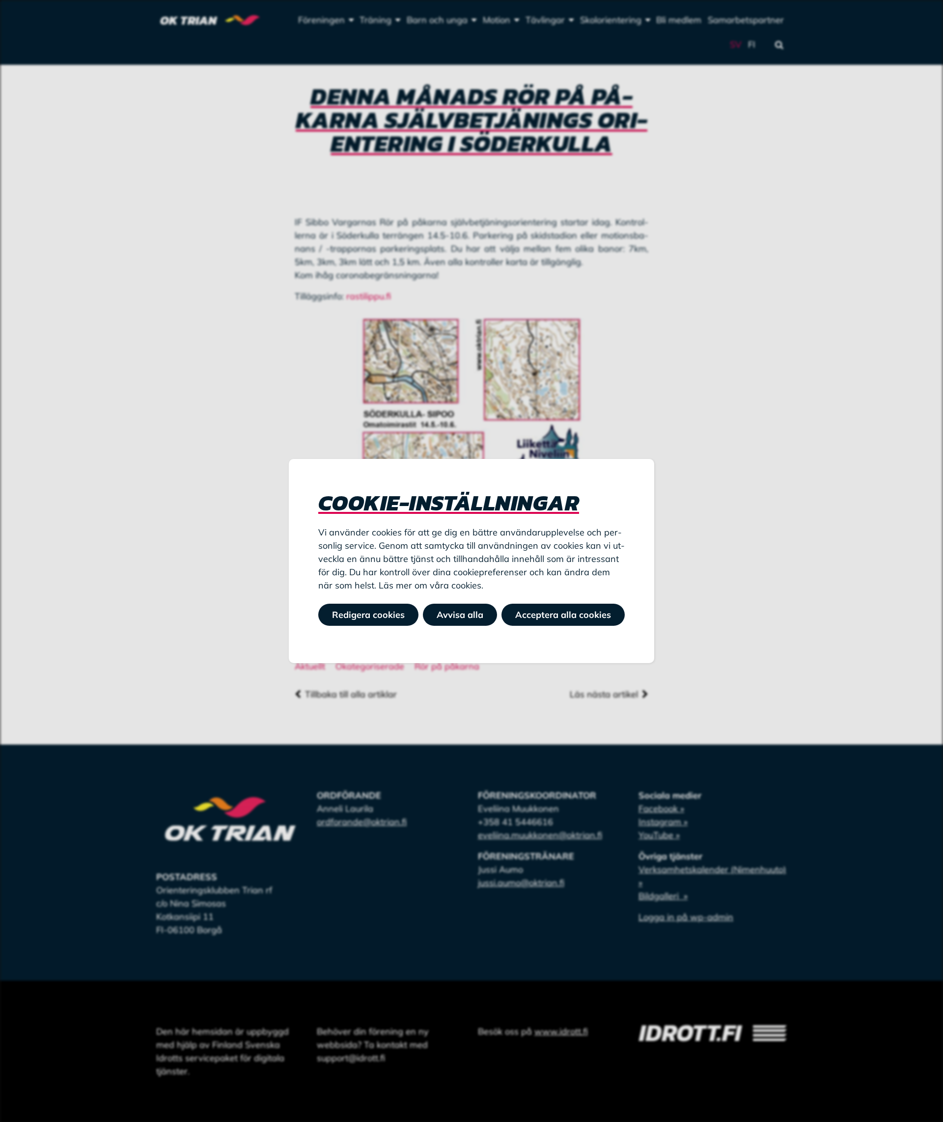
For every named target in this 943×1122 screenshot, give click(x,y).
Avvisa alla (460, 614)
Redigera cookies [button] (368, 614)
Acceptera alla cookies (563, 614)
